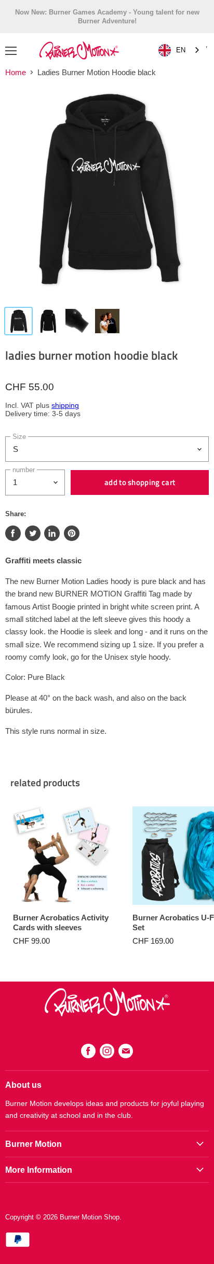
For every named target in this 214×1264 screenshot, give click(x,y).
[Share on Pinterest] (71, 533)
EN (180, 50)
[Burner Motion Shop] (107, 1013)
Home (15, 72)
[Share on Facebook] (13, 533)
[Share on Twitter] (33, 533)
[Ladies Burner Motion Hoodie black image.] (107, 193)
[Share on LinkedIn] (52, 533)
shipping (65, 405)
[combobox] (179, 50)
